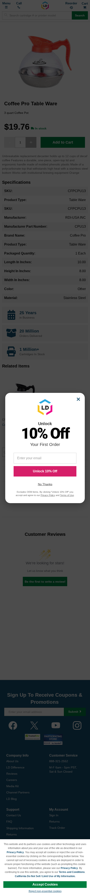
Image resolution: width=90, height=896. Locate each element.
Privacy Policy (15, 852)
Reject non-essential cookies (45, 891)
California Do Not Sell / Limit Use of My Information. (45, 876)
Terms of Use (67, 495)
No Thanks (45, 484)
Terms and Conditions (72, 872)
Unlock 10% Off (45, 471)
